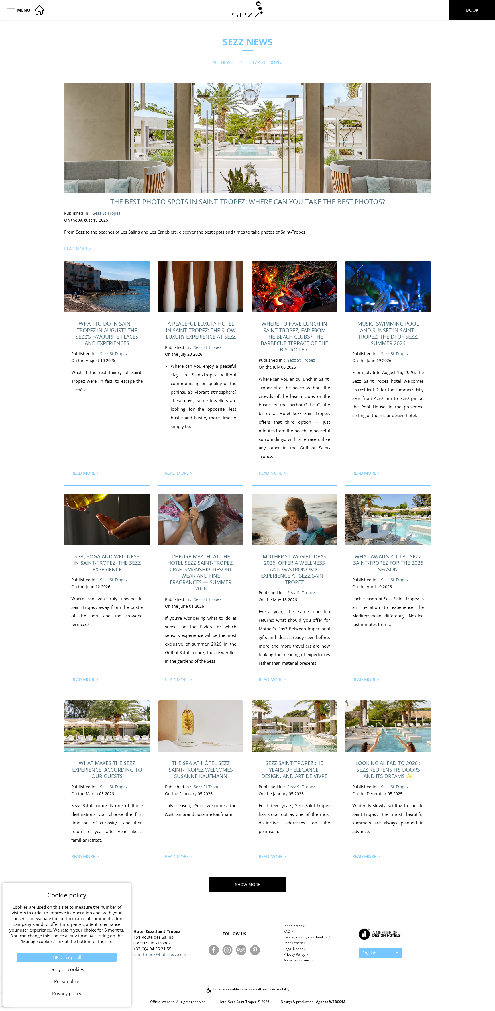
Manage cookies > (298, 960)
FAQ (288, 931)
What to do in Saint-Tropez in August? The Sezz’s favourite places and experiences (107, 333)
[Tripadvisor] (241, 950)
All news (223, 62)
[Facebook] (214, 950)
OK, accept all (66, 957)
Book (472, 10)
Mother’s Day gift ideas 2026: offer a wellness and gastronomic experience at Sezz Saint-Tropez (294, 569)
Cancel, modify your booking (307, 937)
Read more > (78, 248)
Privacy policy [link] (66, 993)
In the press (294, 925)
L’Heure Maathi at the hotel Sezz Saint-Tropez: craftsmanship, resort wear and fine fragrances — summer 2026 (200, 572)
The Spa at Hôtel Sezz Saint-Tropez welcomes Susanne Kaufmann (201, 769)
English (369, 952)
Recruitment (295, 942)
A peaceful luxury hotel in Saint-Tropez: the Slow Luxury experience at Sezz (201, 330)
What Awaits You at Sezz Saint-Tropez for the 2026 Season (388, 563)
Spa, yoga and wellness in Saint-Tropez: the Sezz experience (107, 563)
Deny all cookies (67, 969)
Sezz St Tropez (107, 213)
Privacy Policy (296, 954)
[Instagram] (227, 950)
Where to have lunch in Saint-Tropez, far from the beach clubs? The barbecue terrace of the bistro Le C (294, 336)
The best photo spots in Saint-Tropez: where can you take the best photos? (247, 201)
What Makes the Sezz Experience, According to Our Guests (107, 769)
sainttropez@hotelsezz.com (159, 954)
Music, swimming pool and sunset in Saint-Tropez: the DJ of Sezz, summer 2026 (388, 333)
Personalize (66, 981)
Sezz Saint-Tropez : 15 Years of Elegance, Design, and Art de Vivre (294, 769)
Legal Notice (295, 948)
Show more (247, 884)
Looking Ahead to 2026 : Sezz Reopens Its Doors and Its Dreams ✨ (388, 769)
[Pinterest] (255, 950)
